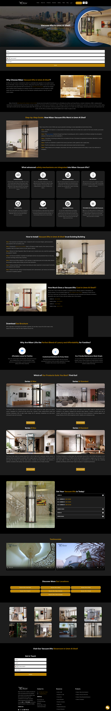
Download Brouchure (80, 331)
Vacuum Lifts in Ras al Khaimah (55, 591)
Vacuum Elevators (61, 709)
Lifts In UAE (59, 692)
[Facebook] (18, 710)
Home (38, 2)
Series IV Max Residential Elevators (83, 697)
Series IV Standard (80, 699)
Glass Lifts (59, 704)
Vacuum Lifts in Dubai (86, 587)
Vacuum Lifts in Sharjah (86, 591)
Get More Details (30, 422)
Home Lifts (59, 697)
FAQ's (63, 2)
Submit (55, 65)
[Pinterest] (28, 710)
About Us (43, 2)
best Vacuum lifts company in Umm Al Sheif (27, 103)
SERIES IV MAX (60, 509)
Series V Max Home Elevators (82, 692)
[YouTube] (26, 710)
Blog (68, 2)
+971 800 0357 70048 (43, 692)
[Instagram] (22, 710)
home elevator (50, 134)
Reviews (54, 2)
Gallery (59, 2)
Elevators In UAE (60, 694)
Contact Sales (78, 2)
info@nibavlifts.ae (42, 693)
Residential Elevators (61, 706)
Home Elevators (60, 699)
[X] (20, 709)
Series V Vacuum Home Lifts (82, 694)
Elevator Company (61, 701)
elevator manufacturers (38, 86)
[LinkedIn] (24, 710)
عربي (71, 2)
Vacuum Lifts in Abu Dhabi (25, 587)
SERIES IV (59, 495)
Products (49, 2)
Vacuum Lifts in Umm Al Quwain (55, 594)
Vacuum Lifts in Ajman (55, 587)
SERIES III (59, 512)
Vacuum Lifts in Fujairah (25, 591)
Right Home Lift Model (20, 246)
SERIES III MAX (60, 516)
